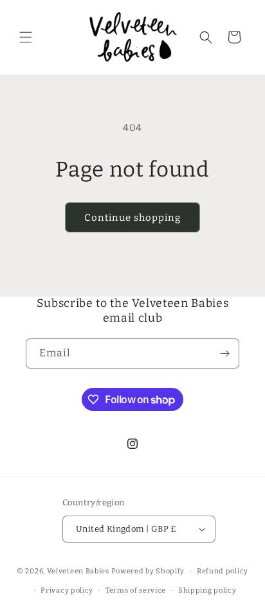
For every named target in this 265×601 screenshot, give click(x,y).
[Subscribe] (224, 353)
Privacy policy (67, 590)
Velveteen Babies (79, 571)
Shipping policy (207, 590)
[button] (26, 37)
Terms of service (135, 590)
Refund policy (222, 571)
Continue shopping (132, 217)
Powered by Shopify (148, 571)
